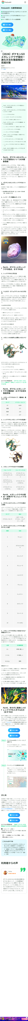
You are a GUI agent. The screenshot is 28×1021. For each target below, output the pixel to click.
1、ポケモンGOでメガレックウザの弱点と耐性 (13, 139)
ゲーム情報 (3, 69)
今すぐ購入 (8, 25)
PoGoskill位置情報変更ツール (8, 808)
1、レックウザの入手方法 (9, 114)
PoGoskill (8, 722)
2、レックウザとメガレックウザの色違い (12, 129)
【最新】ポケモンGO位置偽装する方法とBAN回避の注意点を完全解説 (13, 825)
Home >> (5, 829)
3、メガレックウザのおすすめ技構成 (11, 132)
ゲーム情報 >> (11, 829)
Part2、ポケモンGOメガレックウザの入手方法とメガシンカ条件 (14, 110)
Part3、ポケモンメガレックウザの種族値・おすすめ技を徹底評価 (14, 123)
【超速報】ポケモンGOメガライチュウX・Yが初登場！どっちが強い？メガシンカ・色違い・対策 (14, 852)
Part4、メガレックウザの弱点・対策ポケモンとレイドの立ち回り (14, 135)
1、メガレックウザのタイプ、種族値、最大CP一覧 (14, 126)
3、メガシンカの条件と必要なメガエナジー (12, 119)
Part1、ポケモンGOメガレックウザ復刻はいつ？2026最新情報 (13, 106)
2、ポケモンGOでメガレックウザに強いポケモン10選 (15, 141)
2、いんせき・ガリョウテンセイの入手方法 (12, 117)
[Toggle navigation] (25, 2)
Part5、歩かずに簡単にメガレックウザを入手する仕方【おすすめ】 (14, 149)
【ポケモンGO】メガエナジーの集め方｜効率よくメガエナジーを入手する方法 (13, 382)
